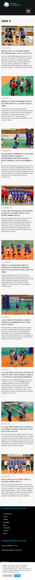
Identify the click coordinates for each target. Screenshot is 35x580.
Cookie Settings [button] (7, 575)
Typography (6, 522)
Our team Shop (7, 514)
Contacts (5, 530)
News (4, 525)
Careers (5, 516)
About (5, 533)
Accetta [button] (17, 575)
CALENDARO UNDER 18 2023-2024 (11, 550)
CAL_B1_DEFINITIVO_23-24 (9, 545)
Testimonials (6, 528)
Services (5, 519)
